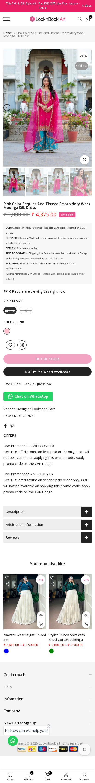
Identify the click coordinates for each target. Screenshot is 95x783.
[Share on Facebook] (5, 426)
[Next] (88, 107)
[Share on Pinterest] (12, 426)
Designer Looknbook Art (36, 408)
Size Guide (12, 383)
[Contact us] (13, 741)
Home (7, 33)
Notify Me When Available (47, 371)
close (88, 5)
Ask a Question (38, 383)
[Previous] (6, 107)
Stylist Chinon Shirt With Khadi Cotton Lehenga (67, 637)
